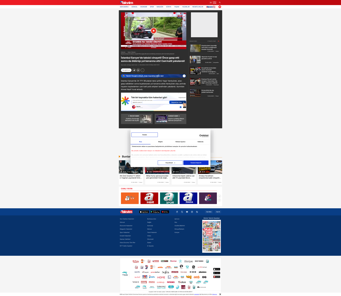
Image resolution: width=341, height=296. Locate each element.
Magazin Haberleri (126, 229)
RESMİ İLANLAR (197, 7)
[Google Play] (155, 211)
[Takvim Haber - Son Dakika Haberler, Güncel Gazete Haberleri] (126, 2)
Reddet (144, 134)
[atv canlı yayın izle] (130, 198)
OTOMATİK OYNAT (211, 41)
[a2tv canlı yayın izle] (208, 198)
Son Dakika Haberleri (127, 219)
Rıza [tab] (140, 141)
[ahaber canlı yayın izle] (149, 198)
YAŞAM (176, 7)
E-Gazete (150, 246)
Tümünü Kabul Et (195, 162)
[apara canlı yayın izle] (188, 198)
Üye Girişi (208, 211)
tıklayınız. (214, 294)
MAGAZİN (160, 7)
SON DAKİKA (124, 7)
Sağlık (149, 222)
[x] (182, 211)
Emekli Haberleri (125, 236)
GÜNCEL (134, 7)
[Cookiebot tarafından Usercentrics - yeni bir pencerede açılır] (201, 136)
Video (149, 236)
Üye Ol (218, 211)
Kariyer (177, 232)
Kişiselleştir (169, 162)
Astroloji (150, 226)
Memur (149, 229)
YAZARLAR (186, 7)
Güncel (122, 222)
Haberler (123, 52)
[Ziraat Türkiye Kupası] (219, 6)
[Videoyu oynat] (154, 31)
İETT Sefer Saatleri (126, 246)
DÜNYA (168, 7)
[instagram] (192, 211)
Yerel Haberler (152, 232)
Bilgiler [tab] (160, 141)
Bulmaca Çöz (151, 219)
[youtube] (187, 211)
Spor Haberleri (125, 232)
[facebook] (177, 211)
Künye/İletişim (179, 229)
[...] (142, 70)
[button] (219, 196)
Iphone (177, 219)
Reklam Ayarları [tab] (180, 141)
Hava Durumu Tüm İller (127, 242)
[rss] (197, 211)
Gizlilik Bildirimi (180, 226)
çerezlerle (196, 294)
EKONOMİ (143, 7)
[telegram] (134, 70)
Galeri (149, 242)
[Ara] (219, 2)
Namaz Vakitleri (125, 239)
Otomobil (150, 239)
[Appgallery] (165, 211)
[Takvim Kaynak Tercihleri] (153, 102)
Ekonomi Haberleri (126, 226)
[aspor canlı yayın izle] (169, 198)
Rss (176, 222)
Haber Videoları (132, 52)
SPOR (152, 7)
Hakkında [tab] (200, 141)
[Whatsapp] (138, 70)
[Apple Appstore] (144, 211)
